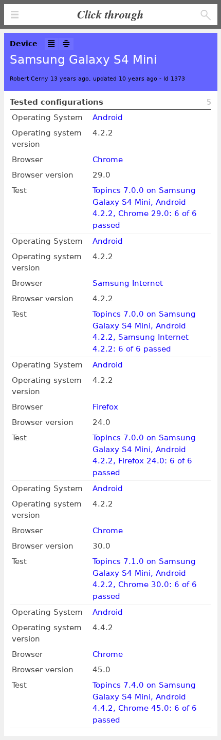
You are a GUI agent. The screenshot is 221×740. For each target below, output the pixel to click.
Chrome (108, 159)
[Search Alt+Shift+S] (205, 15)
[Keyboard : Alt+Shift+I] (52, 44)
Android (108, 117)
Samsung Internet (128, 283)
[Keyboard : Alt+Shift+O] (66, 44)
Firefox (105, 407)
